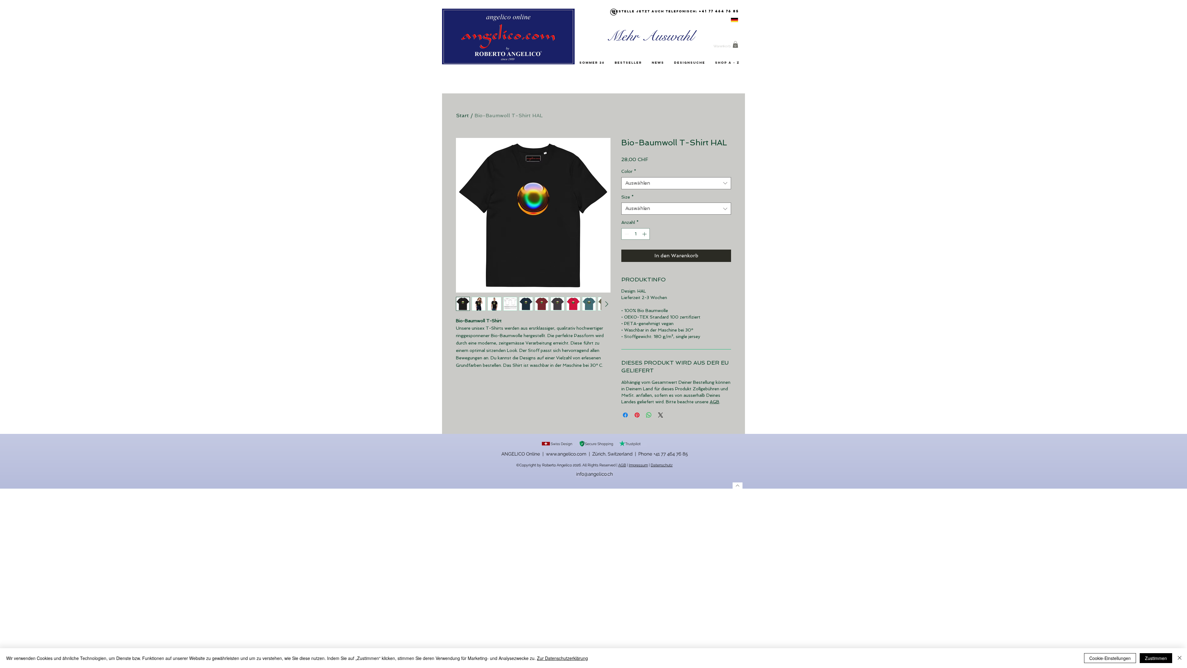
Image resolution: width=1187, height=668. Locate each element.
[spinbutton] (635, 234)
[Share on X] (660, 415)
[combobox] (676, 183)
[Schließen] (1179, 658)
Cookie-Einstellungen (1110, 658)
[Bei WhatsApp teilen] (649, 415)
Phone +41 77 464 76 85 (663, 454)
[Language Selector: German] (726, 20)
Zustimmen (1156, 658)
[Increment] (645, 234)
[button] (735, 44)
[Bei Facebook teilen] (625, 415)
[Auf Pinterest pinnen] (637, 415)
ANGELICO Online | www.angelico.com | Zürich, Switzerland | (569, 454)
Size (627, 197)
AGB (714, 401)
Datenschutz (662, 465)
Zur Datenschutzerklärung (562, 658)
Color (628, 171)
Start (462, 115)
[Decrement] (626, 234)
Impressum (638, 465)
